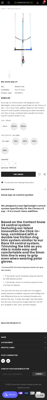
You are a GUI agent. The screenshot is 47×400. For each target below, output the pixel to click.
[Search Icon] (9, 3)
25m (25, 141)
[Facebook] (3, 361)
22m (16, 141)
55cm (23, 126)
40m (34, 141)
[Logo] (23, 2)
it (22, 388)
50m (5, 150)
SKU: (2, 87)
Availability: (5, 90)
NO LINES (5, 141)
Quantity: (5, 159)
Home (3, 9)
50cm (14, 126)
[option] (23, 40)
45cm (5, 126)
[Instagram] (8, 361)
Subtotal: (5, 168)
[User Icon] (38, 3)
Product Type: (6, 93)
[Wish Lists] (39, 174)
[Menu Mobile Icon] (2, 2)
